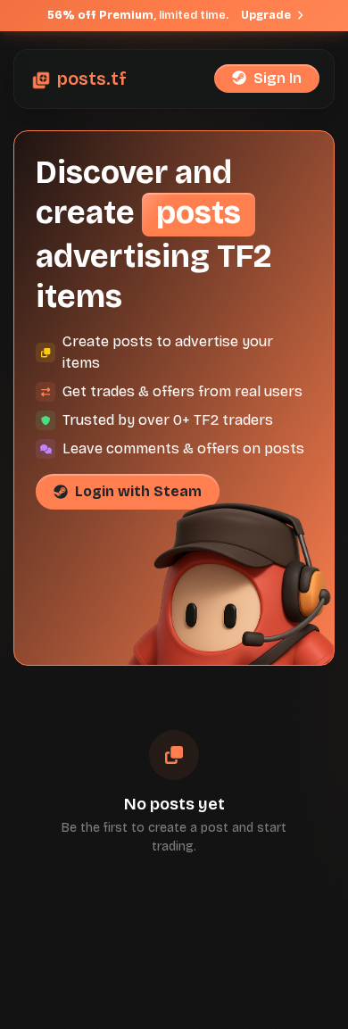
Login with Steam (138, 491)
